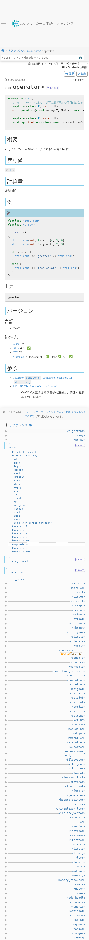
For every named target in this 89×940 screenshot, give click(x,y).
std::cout (22, 256)
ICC (15, 352)
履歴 (71, 73)
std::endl (65, 256)
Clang (16, 343)
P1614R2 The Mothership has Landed (35, 386)
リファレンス (18, 425)
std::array (19, 240)
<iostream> (31, 220)
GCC (16, 348)
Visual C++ (19, 356)
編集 (84, 73)
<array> (29, 224)
